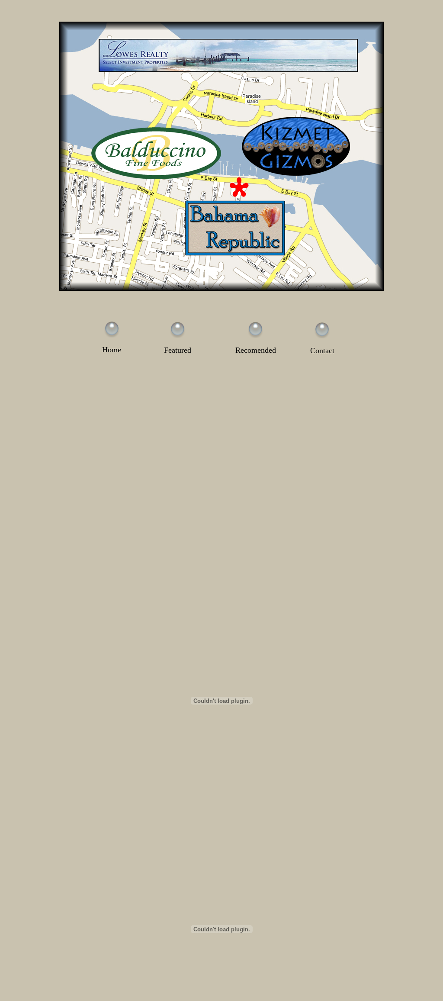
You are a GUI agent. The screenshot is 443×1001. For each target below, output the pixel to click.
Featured (177, 350)
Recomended (255, 350)
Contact (322, 350)
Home (111, 349)
